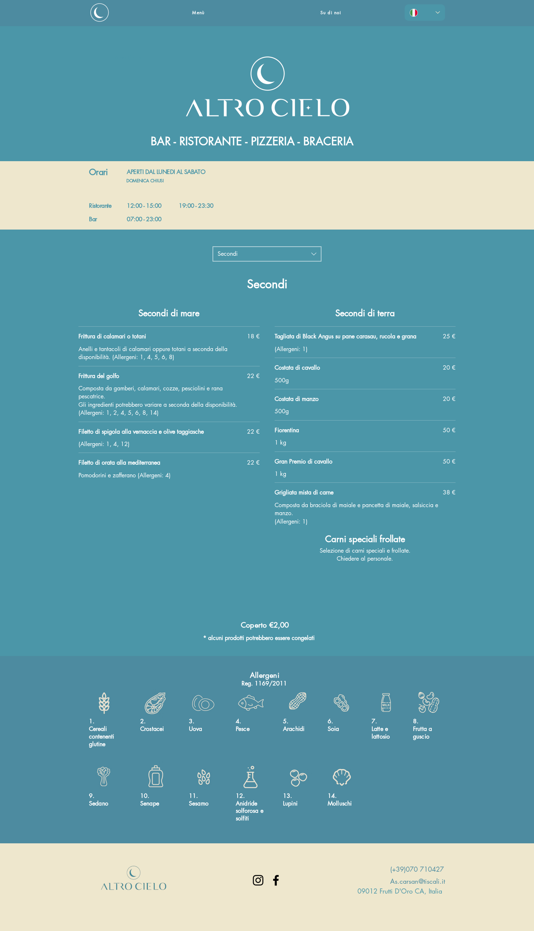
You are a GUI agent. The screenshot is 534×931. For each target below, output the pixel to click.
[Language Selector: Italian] (425, 12)
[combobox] (267, 254)
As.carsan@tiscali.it (417, 881)
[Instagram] (258, 880)
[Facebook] (276, 880)
